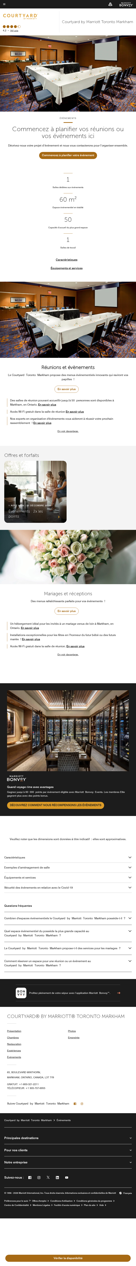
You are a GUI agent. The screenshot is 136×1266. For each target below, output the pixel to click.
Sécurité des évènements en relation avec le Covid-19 (38, 887)
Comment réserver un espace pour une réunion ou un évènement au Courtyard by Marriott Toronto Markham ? (47, 963)
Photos (72, 1031)
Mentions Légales (41, 1205)
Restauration (14, 1044)
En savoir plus (67, 389)
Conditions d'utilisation (61, 1201)
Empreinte (74, 1037)
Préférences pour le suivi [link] (16, 1201)
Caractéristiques (66, 259)
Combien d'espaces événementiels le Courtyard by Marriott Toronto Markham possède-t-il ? (64, 918)
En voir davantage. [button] (68, 431)
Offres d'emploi (39, 1201)
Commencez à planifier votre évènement (68, 155)
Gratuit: (23, 1084)
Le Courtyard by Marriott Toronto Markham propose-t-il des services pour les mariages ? (62, 948)
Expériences (14, 1050)
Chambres (13, 1037)
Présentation (14, 1031)
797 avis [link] (14, 30)
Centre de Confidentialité (16, 1205)
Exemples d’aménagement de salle (27, 867)
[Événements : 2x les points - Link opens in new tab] (35, 492)
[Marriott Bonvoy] (124, 4)
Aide (101, 1205)
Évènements (14, 1057)
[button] (110, 4)
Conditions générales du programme (94, 1201)
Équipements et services (67, 268)
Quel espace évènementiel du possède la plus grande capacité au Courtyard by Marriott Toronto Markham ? (46, 933)
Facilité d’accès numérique (67, 1205)
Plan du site (89, 1205)
